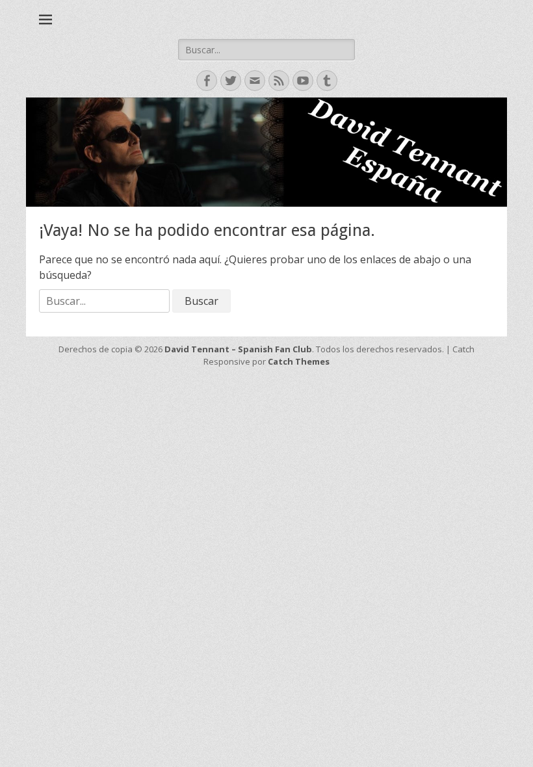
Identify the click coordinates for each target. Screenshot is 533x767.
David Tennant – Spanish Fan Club (238, 349)
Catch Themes (299, 361)
